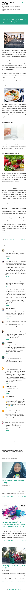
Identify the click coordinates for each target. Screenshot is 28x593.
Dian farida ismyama (10, 368)
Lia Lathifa (7, 331)
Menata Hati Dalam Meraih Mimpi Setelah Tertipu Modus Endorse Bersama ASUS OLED (13, 524)
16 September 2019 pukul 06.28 (17, 250)
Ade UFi (7, 250)
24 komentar (10, 496)
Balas (7, 258)
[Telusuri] (22, 2)
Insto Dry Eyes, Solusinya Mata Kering (13, 481)
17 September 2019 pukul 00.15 (17, 289)
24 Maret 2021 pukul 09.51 (14, 410)
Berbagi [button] (23, 239)
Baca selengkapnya (21, 496)
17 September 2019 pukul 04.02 (19, 321)
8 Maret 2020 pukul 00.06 (12, 388)
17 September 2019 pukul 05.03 (18, 331)
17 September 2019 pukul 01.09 (14, 310)
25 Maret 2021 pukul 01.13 (18, 422)
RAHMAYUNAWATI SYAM (10, 386)
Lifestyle (11, 239)
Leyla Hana (8, 321)
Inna (6, 410)
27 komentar (10, 540)
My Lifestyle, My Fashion (8, 3)
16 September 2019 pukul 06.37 (19, 261)
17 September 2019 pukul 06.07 (14, 344)
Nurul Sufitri (8, 261)
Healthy (7, 239)
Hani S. (7, 289)
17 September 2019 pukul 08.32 (14, 369)
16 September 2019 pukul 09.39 (17, 280)
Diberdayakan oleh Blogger (14, 589)
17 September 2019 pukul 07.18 (14, 358)
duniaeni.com (8, 356)
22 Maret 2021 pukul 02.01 (12, 398)
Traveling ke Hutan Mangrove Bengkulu (13, 567)
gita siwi (7, 280)
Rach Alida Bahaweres (10, 308)
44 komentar (10, 581)
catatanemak (8, 342)
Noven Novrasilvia (9, 396)
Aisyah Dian (8, 422)
